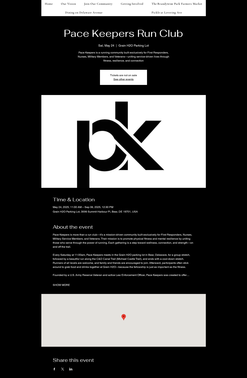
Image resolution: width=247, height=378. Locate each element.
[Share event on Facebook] (54, 369)
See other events (123, 79)
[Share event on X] (62, 369)
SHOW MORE (61, 285)
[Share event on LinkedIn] (70, 369)
